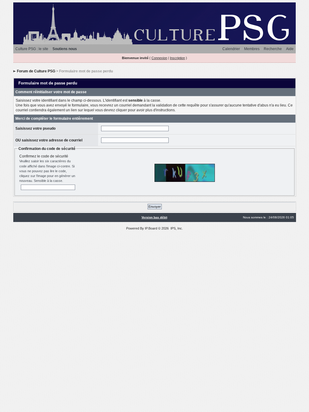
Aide (290, 49)
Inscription (177, 58)
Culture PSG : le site (31, 49)
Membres (252, 49)
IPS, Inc (176, 228)
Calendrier (231, 49)
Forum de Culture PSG (36, 71)
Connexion (159, 58)
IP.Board (151, 228)
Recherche (273, 49)
